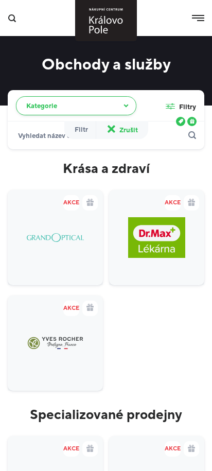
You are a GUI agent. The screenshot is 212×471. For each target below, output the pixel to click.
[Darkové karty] (192, 121)
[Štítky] (180, 121)
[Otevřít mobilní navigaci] (198, 18)
